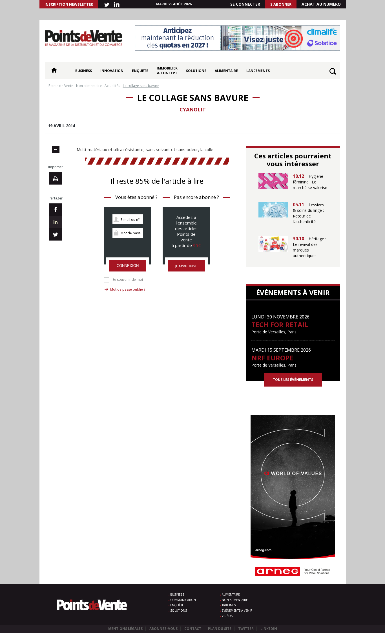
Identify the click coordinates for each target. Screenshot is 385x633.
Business (83, 70)
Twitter (246, 628)
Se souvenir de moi (127, 279)
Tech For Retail (279, 324)
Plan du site (219, 628)
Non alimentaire (235, 600)
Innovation (111, 70)
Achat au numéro (321, 4)
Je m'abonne (186, 265)
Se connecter (245, 4)
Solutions (196, 70)
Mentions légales (125, 628)
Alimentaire (226, 70)
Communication (183, 600)
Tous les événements (293, 379)
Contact (192, 628)
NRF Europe (272, 357)
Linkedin (268, 628)
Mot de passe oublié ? (127, 289)
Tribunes (229, 605)
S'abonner (280, 4)
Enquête (140, 70)
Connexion (128, 266)
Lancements (258, 70)
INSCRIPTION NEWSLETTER (69, 4)
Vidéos (227, 616)
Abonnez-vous (163, 628)
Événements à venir (237, 610)
